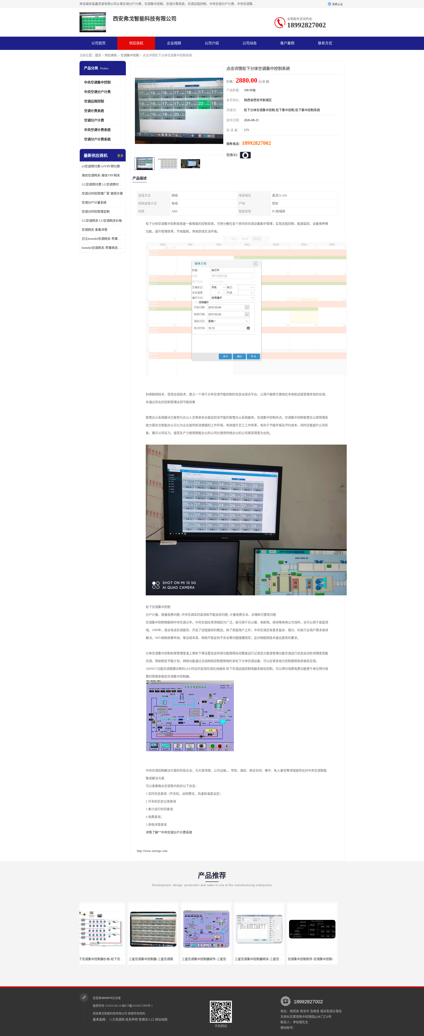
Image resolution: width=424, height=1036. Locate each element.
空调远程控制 (94, 101)
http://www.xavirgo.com (152, 851)
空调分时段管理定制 (96, 211)
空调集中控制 (130, 55)
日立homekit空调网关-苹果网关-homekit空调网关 (103, 238)
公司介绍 (212, 43)
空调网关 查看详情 (94, 229)
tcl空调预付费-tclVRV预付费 (101, 166)
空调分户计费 (94, 120)
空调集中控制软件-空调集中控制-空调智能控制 (272, 959)
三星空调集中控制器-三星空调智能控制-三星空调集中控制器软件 (125, 959)
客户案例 (287, 43)
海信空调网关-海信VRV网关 (101, 175)
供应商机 (136, 43)
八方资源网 (117, 1019)
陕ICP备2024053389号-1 (137, 1005)
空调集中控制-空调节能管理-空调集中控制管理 (325, 959)
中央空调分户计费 (97, 92)
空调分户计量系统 (94, 202)
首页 (98, 55)
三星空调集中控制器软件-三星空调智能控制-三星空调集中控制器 (178, 959)
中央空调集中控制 (97, 82)
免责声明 (131, 1019)
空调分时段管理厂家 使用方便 (102, 193)
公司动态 (249, 43)
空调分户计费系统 (97, 139)
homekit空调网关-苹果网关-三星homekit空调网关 (103, 247)
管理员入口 (146, 1019)
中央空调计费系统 (97, 130)
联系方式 (325, 43)
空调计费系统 (94, 111)
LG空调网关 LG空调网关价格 (102, 220)
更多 (120, 155)
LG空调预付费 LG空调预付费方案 (103, 184)
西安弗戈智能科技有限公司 (110, 1013)
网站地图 (161, 1019)
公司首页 (98, 43)
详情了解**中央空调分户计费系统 (169, 832)
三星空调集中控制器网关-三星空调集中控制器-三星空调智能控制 (231, 959)
